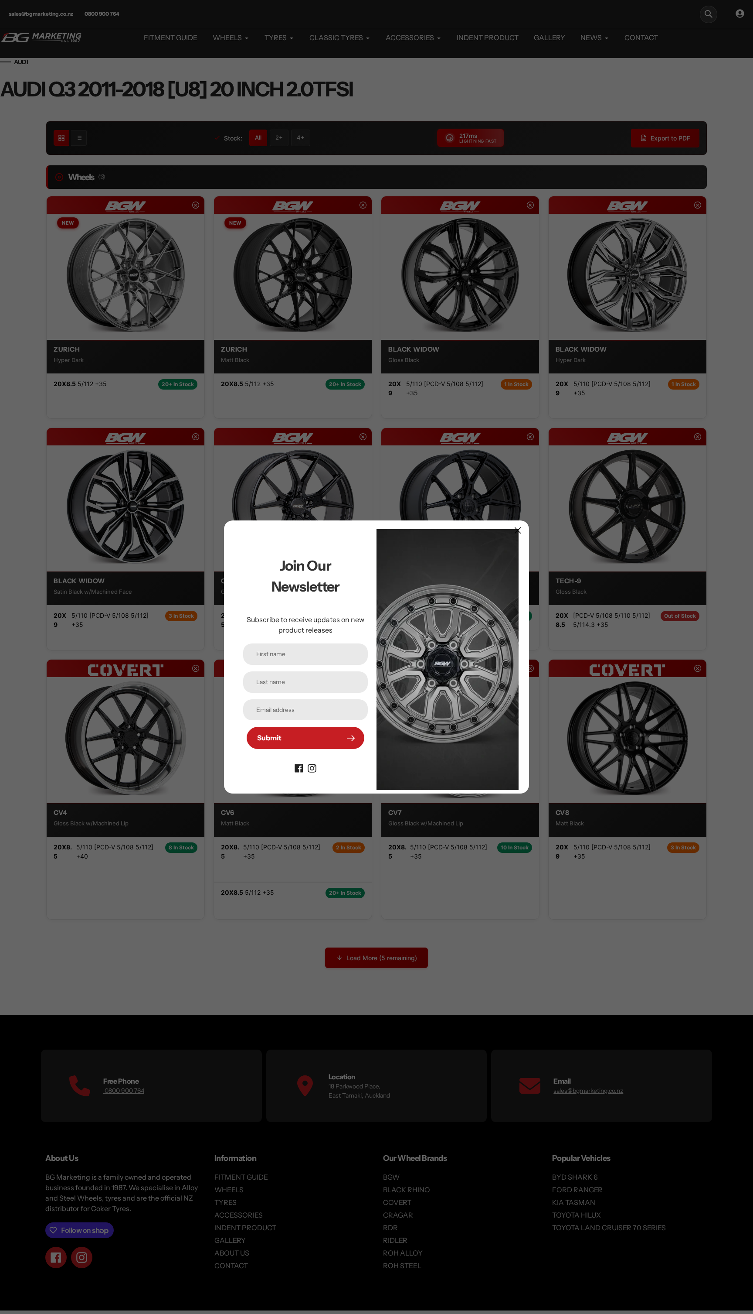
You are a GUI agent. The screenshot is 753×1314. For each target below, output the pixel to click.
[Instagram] (312, 767)
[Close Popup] (517, 530)
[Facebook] (299, 767)
